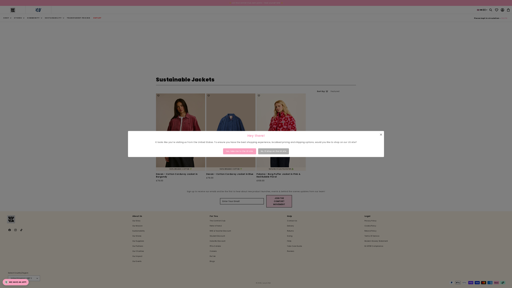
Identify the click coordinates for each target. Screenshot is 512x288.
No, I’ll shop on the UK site (273, 151)
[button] (16, 282)
